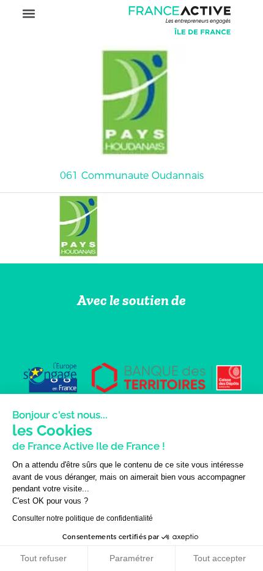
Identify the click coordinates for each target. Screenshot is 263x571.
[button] (28, 14)
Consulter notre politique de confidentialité (82, 518)
